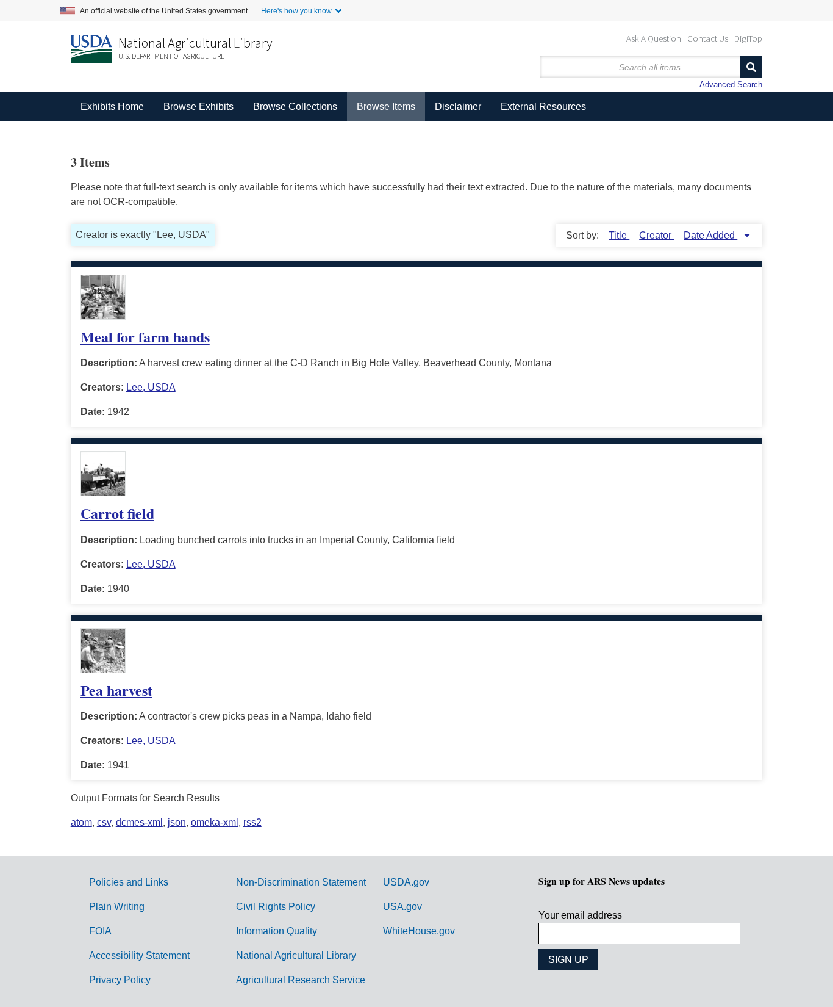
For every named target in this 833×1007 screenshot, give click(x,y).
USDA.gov (406, 882)
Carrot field (117, 513)
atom (81, 822)
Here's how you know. (297, 11)
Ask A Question (653, 38)
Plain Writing (117, 906)
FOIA (100, 931)
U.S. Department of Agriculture (171, 55)
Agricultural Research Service (300, 980)
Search (751, 67)
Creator (656, 235)
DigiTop (748, 38)
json (177, 822)
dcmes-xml (139, 822)
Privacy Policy (120, 980)
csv (104, 822)
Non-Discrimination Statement (301, 882)
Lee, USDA (151, 387)
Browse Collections (295, 106)
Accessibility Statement (139, 955)
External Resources (543, 106)
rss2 (252, 822)
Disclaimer (458, 106)
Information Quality (276, 931)
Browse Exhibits (198, 106)
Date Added (710, 235)
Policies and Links (128, 882)
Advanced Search (730, 84)
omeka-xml (214, 822)
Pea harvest (116, 690)
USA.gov (402, 906)
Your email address (580, 915)
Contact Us (707, 38)
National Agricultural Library (195, 42)
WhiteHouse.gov (419, 931)
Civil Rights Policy (275, 906)
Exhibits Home (112, 106)
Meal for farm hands (145, 336)
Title (619, 235)
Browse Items (386, 106)
